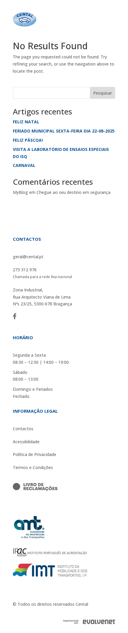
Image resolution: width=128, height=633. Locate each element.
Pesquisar (102, 93)
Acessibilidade (26, 441)
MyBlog (20, 192)
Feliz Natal (26, 122)
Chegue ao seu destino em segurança (73, 192)
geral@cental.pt (28, 256)
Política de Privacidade (34, 454)
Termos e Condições (33, 467)
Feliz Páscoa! (28, 140)
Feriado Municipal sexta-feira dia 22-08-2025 (64, 131)
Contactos (23, 428)
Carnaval (24, 165)
